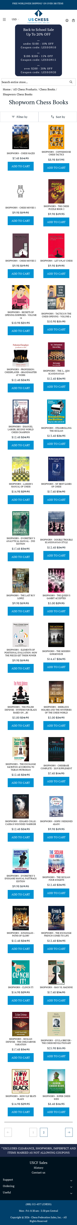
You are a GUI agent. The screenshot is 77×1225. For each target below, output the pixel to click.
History (38, 1168)
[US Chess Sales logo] (38, 16)
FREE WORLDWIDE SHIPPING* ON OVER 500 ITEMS (37, 3)
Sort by (60, 117)
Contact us (38, 1172)
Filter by (22, 117)
